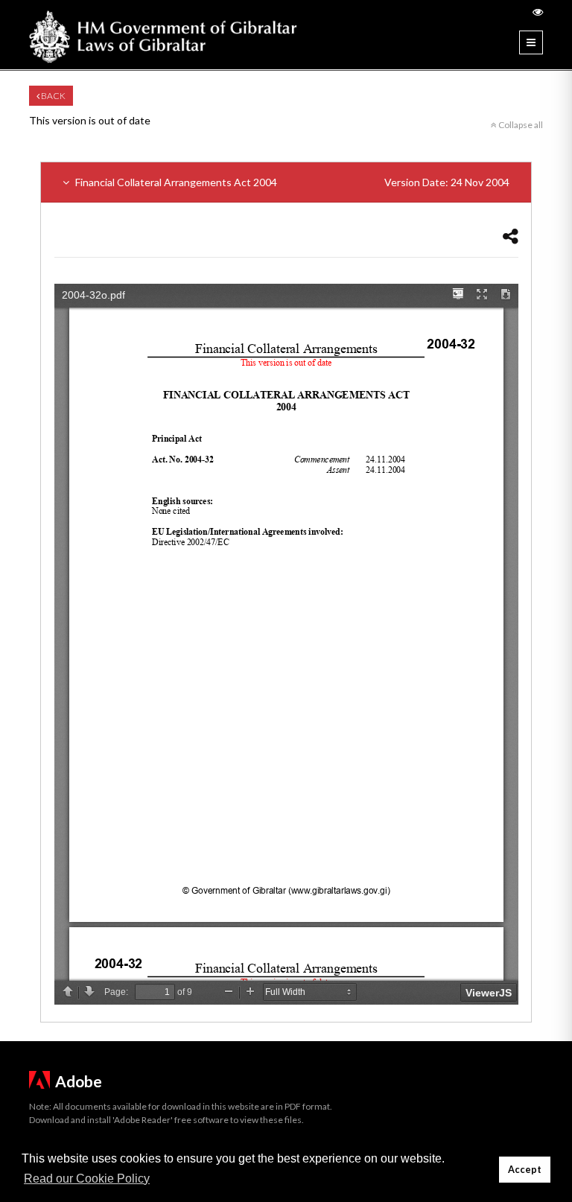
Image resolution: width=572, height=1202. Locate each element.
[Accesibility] (538, 11)
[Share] (510, 236)
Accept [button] (524, 1169)
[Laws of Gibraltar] (163, 34)
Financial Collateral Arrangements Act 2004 (291, 182)
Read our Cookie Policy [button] (87, 1178)
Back (52, 95)
